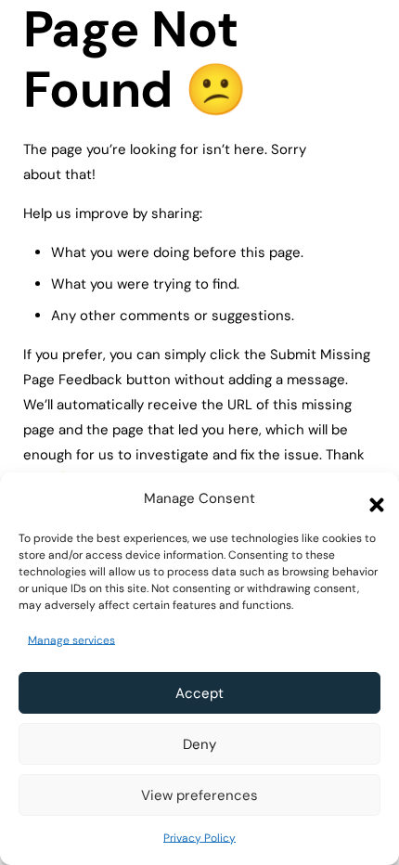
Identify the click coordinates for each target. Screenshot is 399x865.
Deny (199, 744)
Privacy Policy (199, 838)
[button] (371, 499)
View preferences (199, 795)
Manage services (71, 640)
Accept (199, 693)
